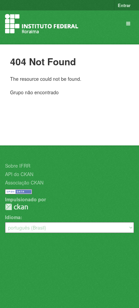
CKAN (16, 206)
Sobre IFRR (17, 165)
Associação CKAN (24, 182)
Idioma (13, 217)
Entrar (124, 5)
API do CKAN (19, 174)
